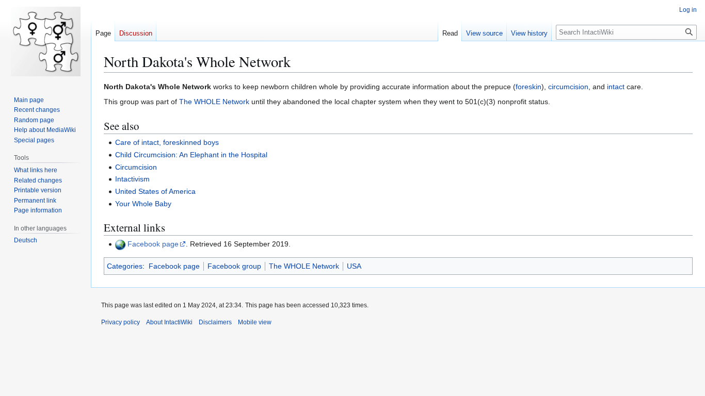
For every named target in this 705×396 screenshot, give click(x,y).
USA (354, 266)
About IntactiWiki (169, 322)
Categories (124, 266)
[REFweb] (120, 244)
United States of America (155, 191)
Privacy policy (120, 322)
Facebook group (234, 266)
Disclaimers (215, 322)
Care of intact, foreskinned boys (167, 142)
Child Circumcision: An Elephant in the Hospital (191, 155)
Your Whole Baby (143, 204)
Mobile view (254, 322)
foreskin (528, 86)
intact (615, 86)
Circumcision (136, 167)
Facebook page (153, 244)
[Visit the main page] (45, 41)
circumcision (568, 86)
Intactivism (132, 179)
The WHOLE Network (214, 101)
